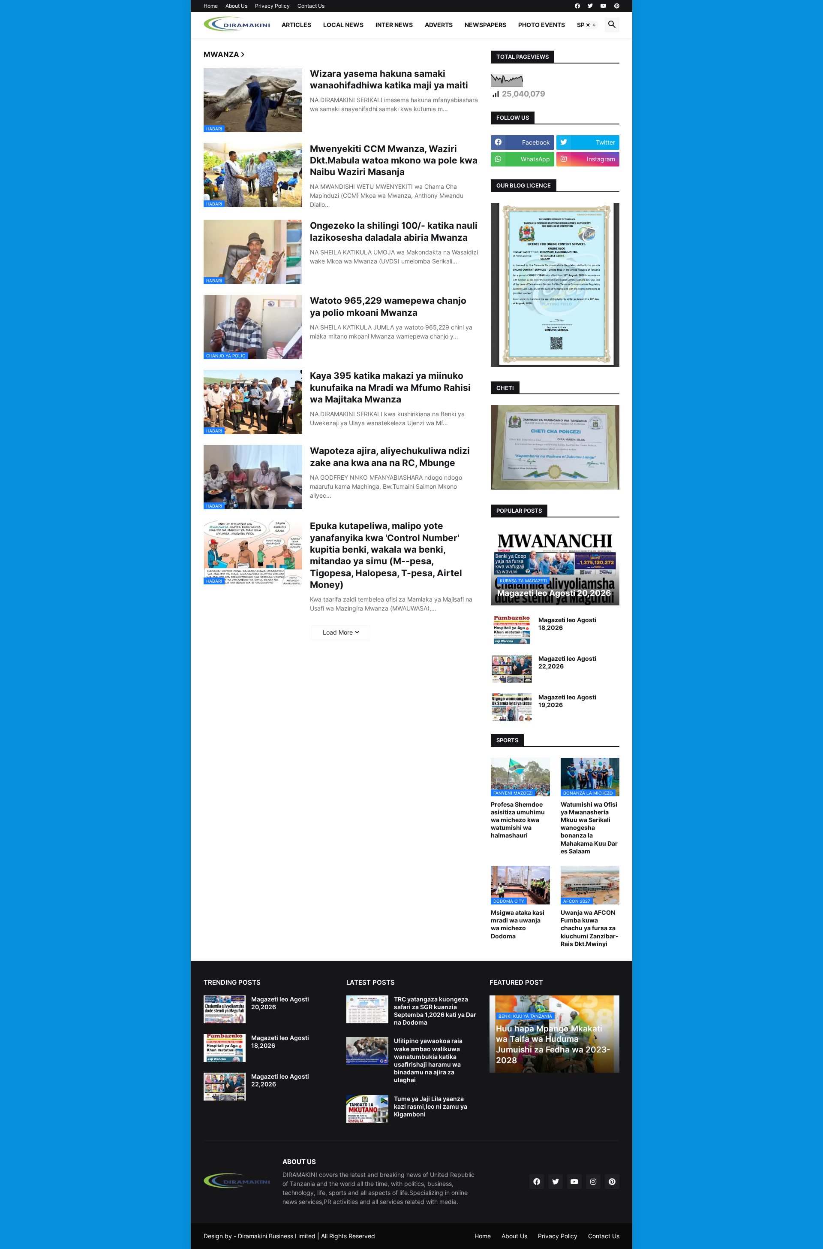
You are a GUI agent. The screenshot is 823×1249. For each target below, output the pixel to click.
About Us (236, 6)
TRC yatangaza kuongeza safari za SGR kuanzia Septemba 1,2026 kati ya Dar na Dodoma (435, 1010)
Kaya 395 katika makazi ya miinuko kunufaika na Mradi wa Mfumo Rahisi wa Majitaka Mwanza (390, 387)
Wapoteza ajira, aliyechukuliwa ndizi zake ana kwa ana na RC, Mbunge (390, 456)
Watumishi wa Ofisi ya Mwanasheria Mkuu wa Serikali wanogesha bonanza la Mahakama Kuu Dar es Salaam (589, 828)
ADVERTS (439, 24)
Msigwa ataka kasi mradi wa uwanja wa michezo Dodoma (517, 924)
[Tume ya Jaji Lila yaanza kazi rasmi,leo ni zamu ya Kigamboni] (367, 1109)
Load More (338, 632)
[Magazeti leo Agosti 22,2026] (512, 669)
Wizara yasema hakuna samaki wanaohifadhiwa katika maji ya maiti (389, 79)
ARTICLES (296, 24)
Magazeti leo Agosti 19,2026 (567, 700)
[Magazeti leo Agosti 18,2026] (512, 630)
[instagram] (593, 1181)
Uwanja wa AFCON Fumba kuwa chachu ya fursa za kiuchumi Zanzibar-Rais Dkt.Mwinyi (590, 928)
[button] (591, 25)
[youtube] (604, 6)
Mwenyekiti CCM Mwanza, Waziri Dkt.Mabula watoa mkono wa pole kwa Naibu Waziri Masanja (394, 160)
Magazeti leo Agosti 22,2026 (567, 662)
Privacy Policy (272, 6)
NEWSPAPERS (485, 24)
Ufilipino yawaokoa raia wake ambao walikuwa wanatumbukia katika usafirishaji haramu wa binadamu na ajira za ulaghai (428, 1060)
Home (211, 6)
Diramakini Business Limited (276, 1236)
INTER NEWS (394, 24)
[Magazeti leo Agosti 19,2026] (512, 707)
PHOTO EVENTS (541, 24)
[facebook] (577, 6)
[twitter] (590, 6)
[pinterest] (616, 6)
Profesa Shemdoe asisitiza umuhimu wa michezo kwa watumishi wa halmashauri (518, 820)
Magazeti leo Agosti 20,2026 (280, 1002)
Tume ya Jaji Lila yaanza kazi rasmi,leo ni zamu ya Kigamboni (430, 1106)
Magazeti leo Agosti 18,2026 (567, 623)
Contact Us (310, 6)
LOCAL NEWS (343, 24)
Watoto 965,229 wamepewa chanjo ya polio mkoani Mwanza (388, 306)
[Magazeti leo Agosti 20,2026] (225, 1009)
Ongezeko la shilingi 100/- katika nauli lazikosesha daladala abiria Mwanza (394, 231)
